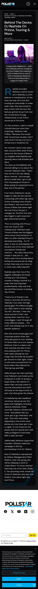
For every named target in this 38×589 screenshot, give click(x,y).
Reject (19, 579)
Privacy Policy (31, 541)
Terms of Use (8, 543)
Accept (19, 585)
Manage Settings (19, 573)
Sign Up (32, 535)
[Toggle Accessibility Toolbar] (34, 585)
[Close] (35, 548)
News (26, 40)
